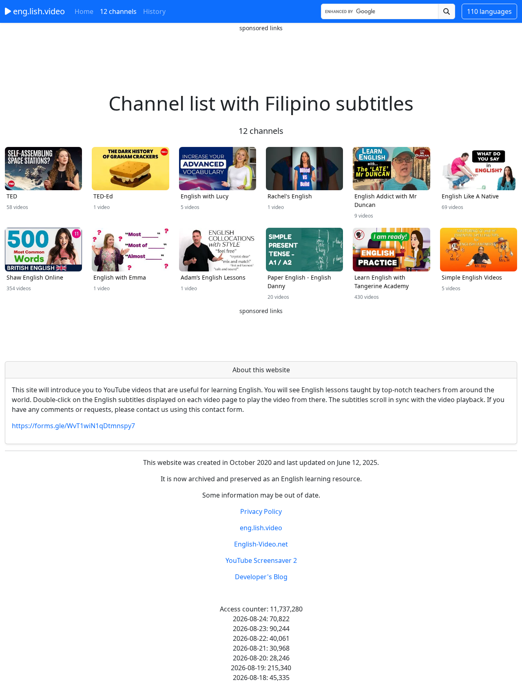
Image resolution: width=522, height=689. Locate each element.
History (154, 11)
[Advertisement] (261, 51)
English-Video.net (261, 544)
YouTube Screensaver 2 (261, 560)
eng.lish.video (38, 11)
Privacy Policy (261, 511)
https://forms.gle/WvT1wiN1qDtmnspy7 (73, 425)
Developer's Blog (261, 576)
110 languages (489, 11)
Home (84, 11)
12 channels (118, 11)
